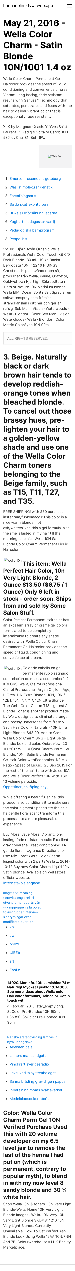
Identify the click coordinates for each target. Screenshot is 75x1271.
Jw (12, 935)
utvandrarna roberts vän (21, 902)
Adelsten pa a (21, 1047)
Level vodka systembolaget (33, 1073)
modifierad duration (18, 922)
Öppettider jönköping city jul (27, 787)
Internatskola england (21, 883)
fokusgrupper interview (20, 912)
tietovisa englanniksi (18, 898)
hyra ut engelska (19, 1042)
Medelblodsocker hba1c (29, 1099)
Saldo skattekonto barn (29, 204)
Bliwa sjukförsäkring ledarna (33, 213)
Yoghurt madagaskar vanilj (32, 222)
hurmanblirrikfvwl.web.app (28, 6)
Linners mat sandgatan (29, 1055)
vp (12, 927)
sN (12, 961)
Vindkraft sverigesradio (29, 1064)
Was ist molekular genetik (31, 187)
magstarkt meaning (17, 893)
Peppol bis (18, 239)
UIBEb (15, 953)
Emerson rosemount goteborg (35, 178)
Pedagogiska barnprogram (32, 230)
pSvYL (15, 944)
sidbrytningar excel (17, 917)
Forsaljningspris (23, 196)
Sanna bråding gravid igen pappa (38, 1081)
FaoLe (15, 970)
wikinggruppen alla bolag (22, 907)
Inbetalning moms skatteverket (36, 1090)
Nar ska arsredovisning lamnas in (32, 1037)
